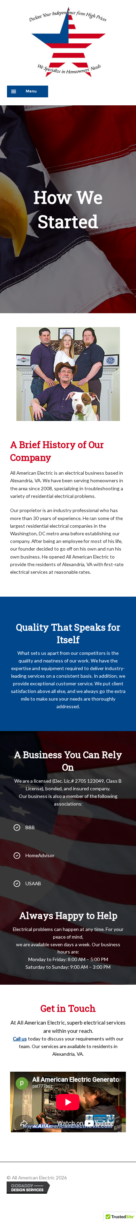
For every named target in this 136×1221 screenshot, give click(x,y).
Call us (20, 1039)
